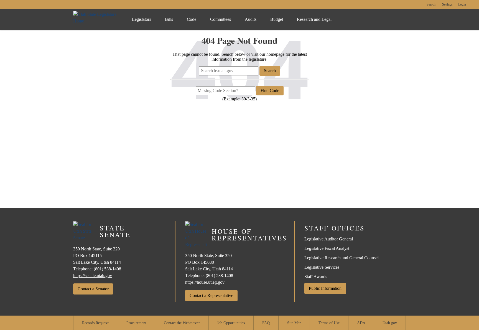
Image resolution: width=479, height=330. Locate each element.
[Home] (97, 19)
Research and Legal (314, 19)
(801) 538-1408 (107, 268)
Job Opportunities (231, 323)
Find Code (270, 90)
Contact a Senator (93, 288)
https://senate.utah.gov (92, 275)
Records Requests (95, 323)
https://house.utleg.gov (205, 282)
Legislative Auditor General (328, 239)
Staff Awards (315, 276)
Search (431, 4)
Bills (169, 19)
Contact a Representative (211, 295)
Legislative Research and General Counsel (341, 257)
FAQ (266, 323)
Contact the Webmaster (182, 323)
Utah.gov (390, 323)
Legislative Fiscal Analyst (326, 248)
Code (191, 19)
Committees (220, 19)
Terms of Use (329, 323)
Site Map (294, 323)
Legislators (141, 19)
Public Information (325, 288)
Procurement (136, 323)
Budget (276, 19)
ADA (361, 323)
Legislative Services (321, 267)
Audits (250, 19)
